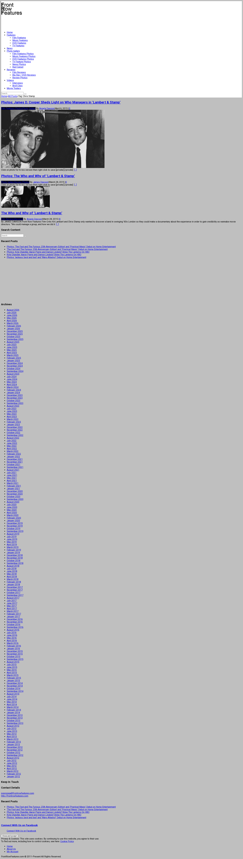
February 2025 (14, 358)
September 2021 (15, 467)
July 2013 (11, 728)
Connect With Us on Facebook (19, 825)
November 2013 (15, 718)
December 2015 (15, 651)
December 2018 (15, 555)
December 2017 (15, 587)
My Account (12, 851)
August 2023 (13, 406)
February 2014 (14, 710)
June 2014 (12, 699)
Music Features (20, 40)
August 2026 (13, 310)
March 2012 (12, 771)
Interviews (17, 83)
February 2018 (14, 582)
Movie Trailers (14, 88)
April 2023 (12, 416)
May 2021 (12, 478)
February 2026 (14, 326)
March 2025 (12, 355)
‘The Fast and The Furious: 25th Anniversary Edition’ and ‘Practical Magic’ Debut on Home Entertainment (57, 249)
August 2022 (13, 438)
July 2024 (11, 376)
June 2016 (12, 635)
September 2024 (15, 371)
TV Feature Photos (21, 61)
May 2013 (12, 734)
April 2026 (12, 320)
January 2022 (13, 456)
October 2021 (13, 464)
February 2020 (14, 518)
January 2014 (13, 712)
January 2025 (13, 360)
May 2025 (12, 350)
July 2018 (11, 568)
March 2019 (12, 547)
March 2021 (12, 483)
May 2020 (12, 510)
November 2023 (15, 398)
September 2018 (15, 563)
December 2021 (15, 459)
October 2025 (13, 336)
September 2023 (15, 403)
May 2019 (12, 542)
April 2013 (12, 736)
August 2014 (13, 694)
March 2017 (12, 611)
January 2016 (13, 648)
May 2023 (12, 414)
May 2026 (12, 318)
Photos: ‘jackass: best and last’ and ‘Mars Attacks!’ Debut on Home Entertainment (46, 257)
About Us (11, 849)
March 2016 (12, 643)
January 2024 (13, 392)
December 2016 (15, 619)
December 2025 (15, 331)
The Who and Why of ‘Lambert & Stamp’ (31, 213)
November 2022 (15, 430)
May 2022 (12, 446)
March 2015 (12, 675)
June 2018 (12, 571)
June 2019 (12, 539)
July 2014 (11, 696)
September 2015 (15, 659)
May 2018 (12, 574)
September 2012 (15, 755)
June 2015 (12, 667)
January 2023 (13, 424)
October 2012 (13, 752)
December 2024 (15, 363)
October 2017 (13, 592)
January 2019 (13, 552)
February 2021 (14, 486)
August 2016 (13, 630)
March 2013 (12, 739)
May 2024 (12, 382)
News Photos (19, 64)
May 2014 (12, 702)
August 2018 (13, 566)
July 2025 (11, 344)
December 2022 (15, 427)
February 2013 (14, 742)
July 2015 (11, 664)
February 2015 (14, 678)
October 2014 (13, 688)
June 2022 (12, 443)
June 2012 (12, 763)
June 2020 (12, 507)
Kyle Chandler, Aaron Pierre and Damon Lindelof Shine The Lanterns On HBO (44, 254)
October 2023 (13, 400)
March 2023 (12, 419)
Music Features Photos (23, 56)
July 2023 (11, 408)
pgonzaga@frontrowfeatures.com (17, 793)
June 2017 (12, 603)
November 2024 (15, 366)
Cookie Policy (67, 841)
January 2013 (13, 744)
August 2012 (13, 758)
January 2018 (13, 584)
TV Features (18, 45)
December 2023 (15, 395)
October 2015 (13, 656)
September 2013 (15, 723)
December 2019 (15, 523)
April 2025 (12, 352)
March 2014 (12, 707)
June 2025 (12, 347)
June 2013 (12, 731)
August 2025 (13, 342)
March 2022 (12, 451)
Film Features (19, 37)
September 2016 (15, 627)
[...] (75, 170)
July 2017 (11, 600)
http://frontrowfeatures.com (14, 796)
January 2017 (13, 616)
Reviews (11, 69)
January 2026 (13, 328)
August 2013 (13, 726)
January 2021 (13, 488)
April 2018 (12, 576)
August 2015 (13, 662)
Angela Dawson (47, 108)
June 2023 (12, 411)
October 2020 (13, 496)
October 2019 (13, 528)
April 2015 (12, 672)
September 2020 (15, 499)
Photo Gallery (13, 51)
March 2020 (12, 515)
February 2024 (14, 390)
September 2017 (15, 595)
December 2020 (15, 491)
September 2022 (15, 435)
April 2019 (12, 544)
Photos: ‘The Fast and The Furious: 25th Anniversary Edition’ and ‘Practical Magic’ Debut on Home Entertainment (61, 246)
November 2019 (15, 526)
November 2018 (15, 558)
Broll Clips (17, 85)
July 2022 (11, 440)
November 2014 (15, 686)
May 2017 (12, 606)
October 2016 (13, 624)
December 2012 (15, 747)
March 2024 (12, 387)
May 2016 (12, 638)
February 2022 (14, 454)
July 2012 (11, 760)
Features (11, 35)
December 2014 (15, 683)
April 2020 (12, 512)
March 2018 (12, 579)
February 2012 (14, 774)
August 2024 (13, 374)
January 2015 (13, 680)
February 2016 (14, 646)
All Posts (12, 96)
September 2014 (15, 691)
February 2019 (14, 550)
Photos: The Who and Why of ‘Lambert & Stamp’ (38, 176)
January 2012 (13, 776)
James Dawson (40, 182)
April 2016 (12, 640)
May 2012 (12, 766)
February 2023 (14, 422)
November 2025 (15, 334)
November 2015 (15, 654)
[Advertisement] (52, 22)
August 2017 (13, 598)
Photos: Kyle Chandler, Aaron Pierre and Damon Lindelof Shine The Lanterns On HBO (48, 252)
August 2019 (13, 534)
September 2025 (15, 339)
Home (10, 32)
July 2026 (11, 312)
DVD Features (19, 43)
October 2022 (13, 432)
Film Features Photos (23, 53)
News (10, 48)
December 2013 (15, 715)
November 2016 (15, 622)
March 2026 (12, 323)
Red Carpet (17, 67)
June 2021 (12, 475)
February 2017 (14, 614)
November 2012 (15, 750)
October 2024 (13, 368)
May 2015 (12, 670)
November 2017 (15, 590)
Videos (10, 80)
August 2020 (13, 502)
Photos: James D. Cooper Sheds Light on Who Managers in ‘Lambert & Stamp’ (61, 102)
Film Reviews (19, 72)
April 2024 (12, 384)
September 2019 (15, 531)
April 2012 (12, 768)
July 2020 (11, 504)
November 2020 (15, 494)
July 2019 (11, 536)
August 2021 (13, 470)
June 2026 (12, 315)
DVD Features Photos (23, 59)
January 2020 (13, 520)
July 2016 (11, 632)
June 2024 (12, 379)
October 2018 (13, 560)
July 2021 (11, 472)
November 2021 (15, 462)
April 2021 (12, 480)
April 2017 (12, 608)
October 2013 (13, 720)
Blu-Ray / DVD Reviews (24, 75)
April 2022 (12, 448)
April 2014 (12, 704)
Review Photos (19, 77)
